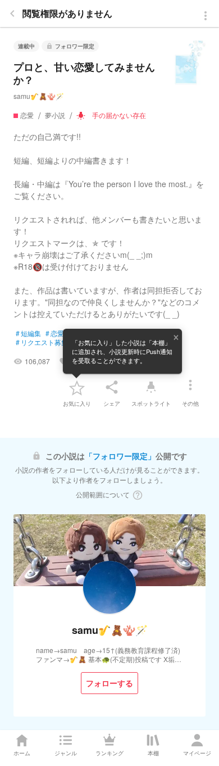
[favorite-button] (77, 387)
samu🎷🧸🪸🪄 (38, 96)
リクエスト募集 (42, 342)
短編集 (28, 333)
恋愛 (54, 333)
